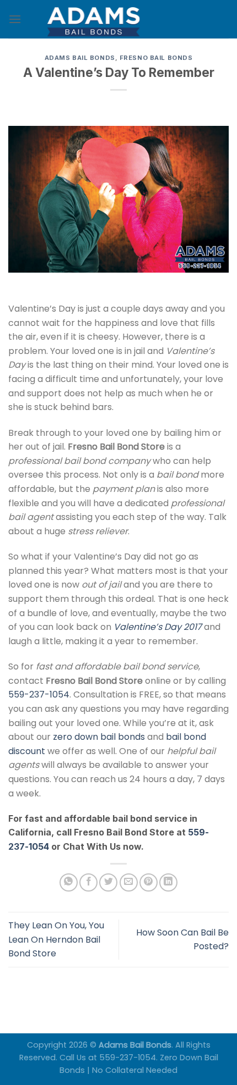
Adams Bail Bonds (80, 58)
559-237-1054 (38, 694)
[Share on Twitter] (108, 882)
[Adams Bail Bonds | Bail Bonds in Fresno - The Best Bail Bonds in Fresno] (118, 19)
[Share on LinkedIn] (168, 882)
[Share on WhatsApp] (69, 882)
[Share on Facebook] (88, 882)
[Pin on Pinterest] (148, 882)
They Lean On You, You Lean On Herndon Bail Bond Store (56, 939)
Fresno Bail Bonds (156, 58)
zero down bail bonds (99, 736)
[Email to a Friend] (129, 882)
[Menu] (14, 18)
